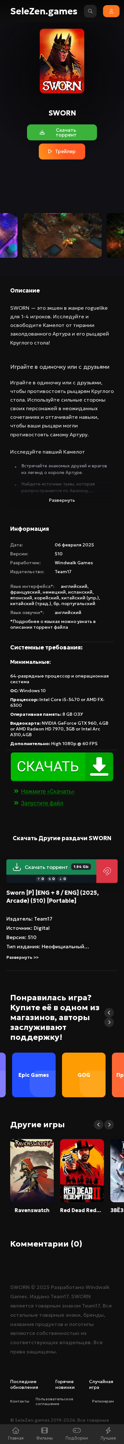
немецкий (54, 592)
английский (74, 586)
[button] (109, 1013)
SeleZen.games (44, 11)
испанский (80, 592)
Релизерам (103, 1401)
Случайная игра (101, 1384)
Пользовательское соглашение (54, 1401)
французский (25, 592)
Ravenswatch (32, 1210)
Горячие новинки (65, 1384)
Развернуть (62, 500)
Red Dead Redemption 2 (82, 1210)
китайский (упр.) (80, 598)
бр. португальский (74, 603)
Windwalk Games (74, 563)
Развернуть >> (22, 957)
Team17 (63, 571)
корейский (46, 598)
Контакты (19, 1401)
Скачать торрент (56, 867)
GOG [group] (84, 1075)
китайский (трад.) (30, 603)
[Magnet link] (107, 871)
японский (21, 598)
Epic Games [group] (33, 1075)
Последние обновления (24, 1384)
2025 (43, 1287)
